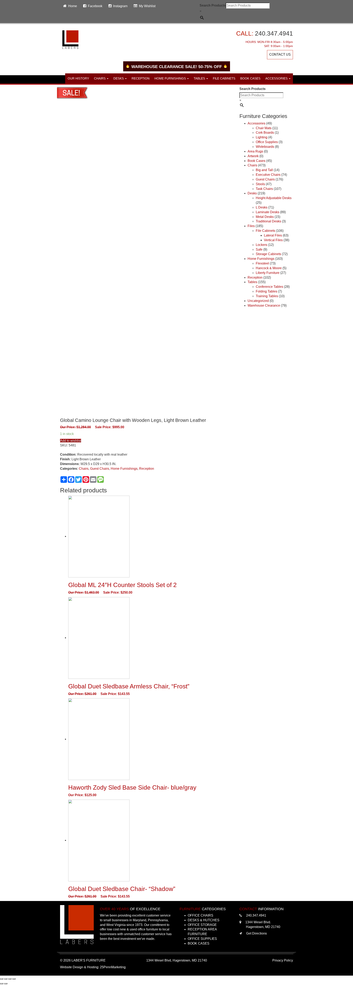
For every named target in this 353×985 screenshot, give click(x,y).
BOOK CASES (198, 943)
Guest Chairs (99, 468)
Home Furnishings (124, 468)
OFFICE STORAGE (202, 925)
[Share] (5, 978)
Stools (260, 184)
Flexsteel (262, 263)
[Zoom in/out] (14, 978)
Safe (259, 249)
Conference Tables (269, 286)
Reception (141, 78)
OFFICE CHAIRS (200, 915)
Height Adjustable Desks (274, 198)
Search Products (213, 5)
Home (72, 6)
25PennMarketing (113, 967)
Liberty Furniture (267, 273)
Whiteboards (265, 146)
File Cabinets (224, 78)
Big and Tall (264, 170)
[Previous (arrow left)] (1, 983)
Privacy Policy (282, 960)
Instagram (120, 6)
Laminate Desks (267, 212)
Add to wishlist (70, 440)
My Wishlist (147, 6)
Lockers (261, 245)
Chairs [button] (100, 78)
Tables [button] (200, 78)
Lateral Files (273, 235)
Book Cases (250, 78)
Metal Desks (265, 217)
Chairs (83, 468)
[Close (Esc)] (1, 978)
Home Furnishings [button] (170, 78)
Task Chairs (264, 189)
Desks (252, 193)
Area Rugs (255, 151)
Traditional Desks (268, 221)
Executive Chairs (268, 174)
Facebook (95, 6)
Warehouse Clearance (264, 305)
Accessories (256, 123)
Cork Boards (265, 132)
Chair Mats (263, 128)
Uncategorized (258, 301)
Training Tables (267, 296)
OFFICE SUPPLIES (202, 938)
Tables (252, 282)
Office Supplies (267, 142)
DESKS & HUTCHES (203, 920)
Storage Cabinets (268, 254)
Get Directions (256, 933)
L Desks (261, 207)
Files (251, 226)
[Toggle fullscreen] (9, 978)
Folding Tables (266, 291)
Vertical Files (273, 240)
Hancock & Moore (269, 268)
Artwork (253, 156)
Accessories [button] (276, 78)
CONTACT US (280, 54)
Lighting (261, 137)
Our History (78, 78)
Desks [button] (119, 78)
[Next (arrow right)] (5, 983)
